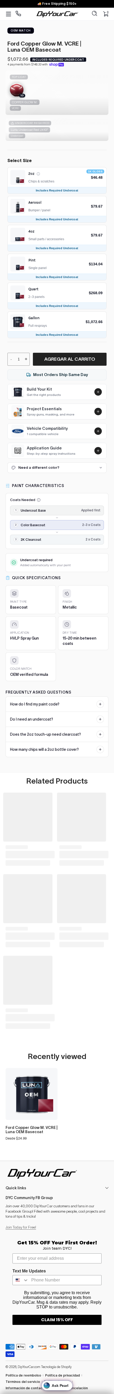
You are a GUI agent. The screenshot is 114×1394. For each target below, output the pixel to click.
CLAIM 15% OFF (57, 1320)
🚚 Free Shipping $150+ (57, 3)
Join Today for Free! (21, 1227)
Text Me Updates (29, 1271)
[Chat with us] (18, 14)
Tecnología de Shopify (56, 1367)
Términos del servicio (23, 1381)
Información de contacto (26, 1388)
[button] (94, 14)
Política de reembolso (23, 1375)
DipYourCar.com (29, 1367)
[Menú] (8, 14)
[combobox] (21, 1280)
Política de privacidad (62, 1375)
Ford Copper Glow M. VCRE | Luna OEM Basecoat (32, 1129)
